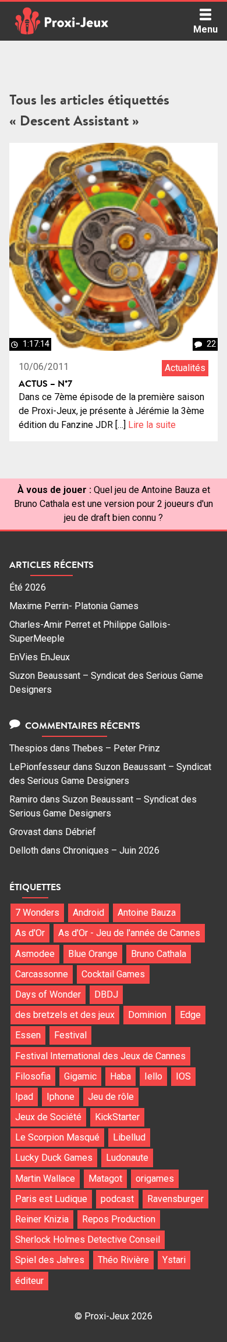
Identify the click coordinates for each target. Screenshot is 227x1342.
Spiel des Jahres (49, 1259)
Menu (205, 29)
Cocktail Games (113, 974)
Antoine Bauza (147, 912)
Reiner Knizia (42, 1219)
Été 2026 (27, 587)
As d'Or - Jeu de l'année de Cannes (129, 932)
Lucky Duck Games (54, 1157)
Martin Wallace (45, 1178)
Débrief (80, 831)
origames (155, 1178)
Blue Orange (93, 953)
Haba (120, 1076)
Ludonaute (127, 1157)
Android (88, 912)
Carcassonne (41, 974)
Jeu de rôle (111, 1096)
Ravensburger (175, 1198)
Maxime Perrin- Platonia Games (74, 605)
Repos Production (118, 1219)
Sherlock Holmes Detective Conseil (87, 1239)
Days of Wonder (48, 994)
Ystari (174, 1259)
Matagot (105, 1178)
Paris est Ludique (51, 1198)
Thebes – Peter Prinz (116, 748)
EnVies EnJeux (39, 657)
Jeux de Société (48, 1116)
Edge (190, 1014)
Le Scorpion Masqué (57, 1137)
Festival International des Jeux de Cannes (100, 1056)
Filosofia (33, 1076)
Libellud (129, 1137)
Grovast (25, 831)
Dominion (147, 1014)
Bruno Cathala (158, 953)
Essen (28, 1035)
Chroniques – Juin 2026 (111, 850)
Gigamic (80, 1076)
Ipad (24, 1096)
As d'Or (30, 932)
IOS (183, 1076)
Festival (70, 1035)
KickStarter (117, 1116)
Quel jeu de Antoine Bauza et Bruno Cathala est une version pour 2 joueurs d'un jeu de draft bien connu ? (113, 503)
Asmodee (35, 953)
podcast (117, 1198)
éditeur (29, 1280)
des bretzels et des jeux (65, 1014)
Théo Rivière (123, 1259)
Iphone (61, 1096)
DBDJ (106, 994)
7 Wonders (37, 912)
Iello (153, 1076)
